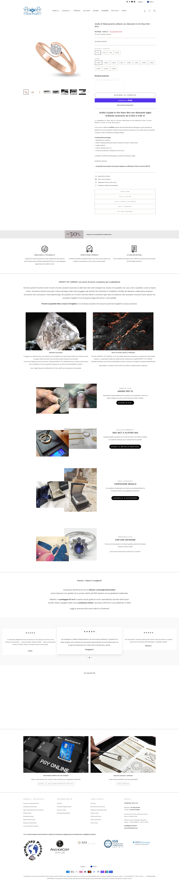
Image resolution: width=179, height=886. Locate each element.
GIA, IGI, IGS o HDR (56, 368)
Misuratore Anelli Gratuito (30, 823)
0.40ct (144, 62)
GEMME (105, 11)
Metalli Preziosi (27, 813)
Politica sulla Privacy (96, 816)
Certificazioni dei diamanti (30, 806)
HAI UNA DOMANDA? (125, 211)
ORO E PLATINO (125, 196)
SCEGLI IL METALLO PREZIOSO (125, 446)
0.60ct (114, 68)
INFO (124, 11)
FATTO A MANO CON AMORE (125, 201)
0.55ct (106, 68)
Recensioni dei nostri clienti (98, 806)
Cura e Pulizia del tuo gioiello (30, 826)
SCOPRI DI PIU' (125, 402)
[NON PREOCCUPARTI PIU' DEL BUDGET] (55, 754)
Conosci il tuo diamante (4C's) (31, 803)
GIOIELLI (66, 11)
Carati (97, 58)
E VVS (117, 52)
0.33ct (121, 62)
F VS (110, 52)
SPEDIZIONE (125, 191)
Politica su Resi (94, 813)
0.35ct (129, 62)
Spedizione (104, 34)
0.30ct (114, 62)
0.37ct (136, 62)
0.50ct (98, 68)
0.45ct (152, 62)
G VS (104, 52)
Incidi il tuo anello (61, 810)
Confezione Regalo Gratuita (64, 806)
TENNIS (77, 11)
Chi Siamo (93, 803)
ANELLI (55, 11)
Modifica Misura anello (29, 819)
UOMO (96, 11)
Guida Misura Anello (28, 816)
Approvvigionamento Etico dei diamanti (33, 810)
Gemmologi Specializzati (63, 813)
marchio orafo (129, 437)
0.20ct (98, 62)
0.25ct (106, 62)
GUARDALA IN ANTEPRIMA (125, 498)
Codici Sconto (94, 823)
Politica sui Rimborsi (96, 819)
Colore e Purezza (102, 48)
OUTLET (115, 11)
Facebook (105, 608)
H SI (97, 52)
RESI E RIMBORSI (125, 206)
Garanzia (59, 803)
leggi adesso (123, 783)
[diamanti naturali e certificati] (123, 754)
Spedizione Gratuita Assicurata (99, 810)
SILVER (86, 11)
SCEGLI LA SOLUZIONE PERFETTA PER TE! (56, 783)
